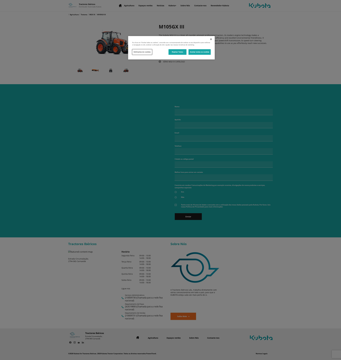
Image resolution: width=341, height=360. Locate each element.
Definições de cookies (142, 52)
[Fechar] (211, 39)
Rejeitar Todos (177, 52)
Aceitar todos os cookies (199, 52)
